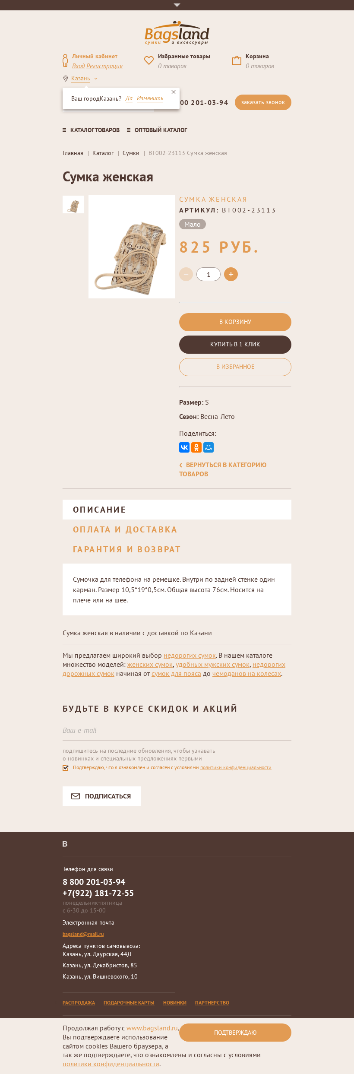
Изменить (150, 98)
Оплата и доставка (125, 529)
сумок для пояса (176, 673)
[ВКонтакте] (184, 447)
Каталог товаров (95, 130)
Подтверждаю (235, 1032)
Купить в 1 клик (235, 344)
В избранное (235, 367)
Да (129, 98)
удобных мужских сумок (213, 664)
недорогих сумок (190, 655)
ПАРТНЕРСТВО (212, 1002)
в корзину (235, 322)
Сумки (131, 153)
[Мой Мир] (208, 447)
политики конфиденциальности (236, 767)
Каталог (103, 153)
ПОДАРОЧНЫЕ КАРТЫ (129, 1002)
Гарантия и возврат (127, 549)
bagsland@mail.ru (83, 934)
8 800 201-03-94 (198, 102)
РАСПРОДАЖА (79, 1002)
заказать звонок (263, 102)
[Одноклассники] (196, 447)
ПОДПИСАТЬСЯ (108, 796)
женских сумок (150, 664)
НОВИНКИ (174, 1002)
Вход (78, 66)
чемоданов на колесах (246, 673)
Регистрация (104, 66)
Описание (99, 509)
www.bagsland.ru (152, 1027)
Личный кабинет (94, 56)
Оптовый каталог (161, 130)
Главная (73, 153)
